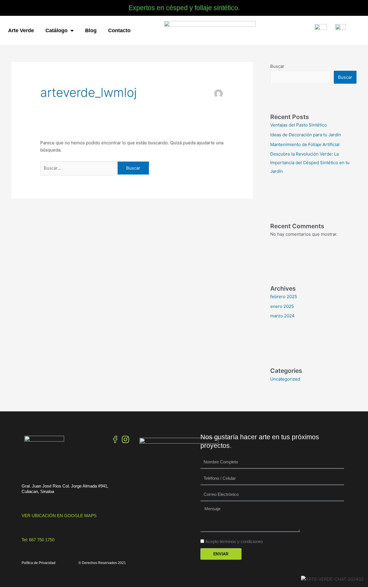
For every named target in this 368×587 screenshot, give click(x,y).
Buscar (277, 66)
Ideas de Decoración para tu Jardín (305, 134)
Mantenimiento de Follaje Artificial (305, 144)
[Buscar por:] (79, 168)
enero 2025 (282, 306)
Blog (91, 30)
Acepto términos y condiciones (234, 541)
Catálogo (56, 30)
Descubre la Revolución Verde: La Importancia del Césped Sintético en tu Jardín (310, 162)
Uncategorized (285, 379)
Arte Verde (21, 30)
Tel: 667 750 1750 (38, 539)
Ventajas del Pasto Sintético (298, 125)
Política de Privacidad (38, 563)
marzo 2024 (282, 316)
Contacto (119, 30)
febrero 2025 (283, 296)
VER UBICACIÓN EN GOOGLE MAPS (59, 515)
